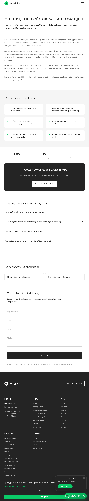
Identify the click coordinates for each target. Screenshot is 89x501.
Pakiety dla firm (9, 468)
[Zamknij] (84, 477)
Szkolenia (36, 424)
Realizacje (64, 407)
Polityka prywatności (40, 441)
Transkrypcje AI (10, 465)
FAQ (62, 424)
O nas (63, 403)
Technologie (9, 455)
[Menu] (82, 3)
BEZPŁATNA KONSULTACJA (44, 184)
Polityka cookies (38, 445)
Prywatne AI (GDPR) (11, 462)
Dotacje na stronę (10, 472)
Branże (6, 452)
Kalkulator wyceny (10, 438)
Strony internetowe (40, 413)
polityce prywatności (67, 364)
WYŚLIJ (44, 355)
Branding (36, 403)
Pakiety (63, 413)
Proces (63, 420)
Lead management (39, 420)
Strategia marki (38, 407)
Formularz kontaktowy (12, 407)
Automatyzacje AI (39, 417)
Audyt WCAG (9, 445)
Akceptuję (44, 497)
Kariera (63, 427)
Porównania (8, 448)
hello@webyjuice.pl (11, 403)
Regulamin (36, 438)
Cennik (63, 410)
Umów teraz (64, 486)
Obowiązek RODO (39, 448)
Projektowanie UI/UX (40, 410)
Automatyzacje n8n (11, 458)
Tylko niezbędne (44, 491)
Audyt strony (9, 441)
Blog (62, 417)
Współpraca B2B (10, 475)
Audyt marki (37, 427)
